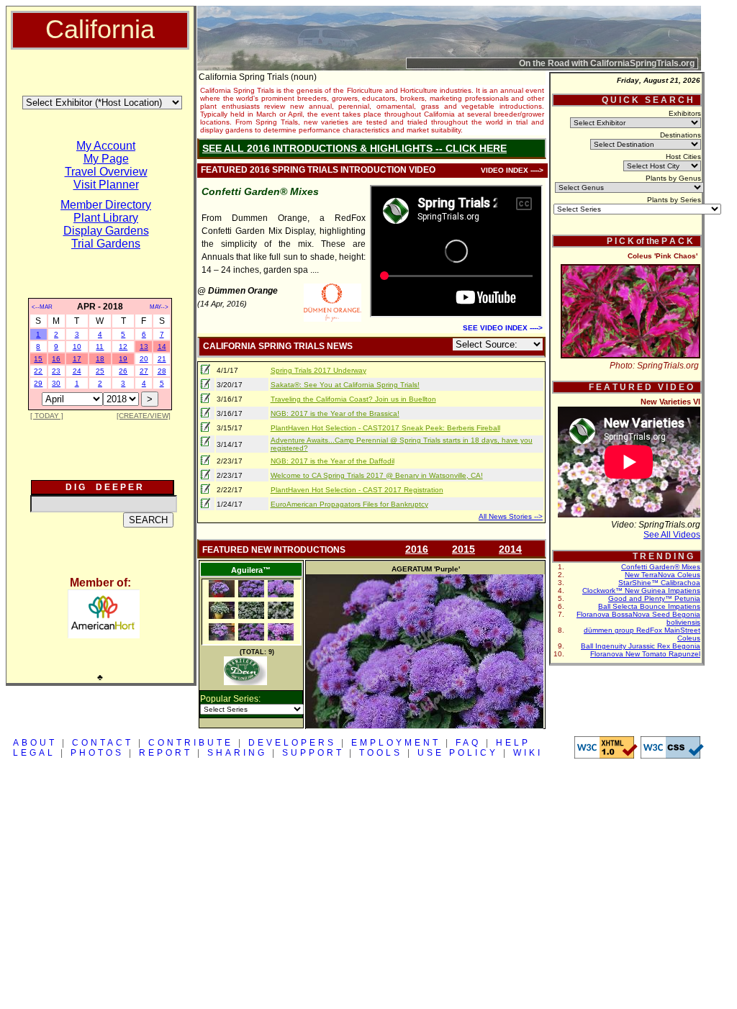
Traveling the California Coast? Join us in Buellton (353, 399)
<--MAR (42, 307)
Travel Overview (106, 172)
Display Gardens (106, 231)
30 (56, 383)
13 (144, 346)
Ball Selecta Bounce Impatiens (649, 606)
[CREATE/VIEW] (144, 416)
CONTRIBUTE (190, 743)
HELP (513, 743)
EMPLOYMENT (395, 743)
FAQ (468, 743)
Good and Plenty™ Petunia (654, 598)
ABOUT (35, 743)
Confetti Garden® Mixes (660, 567)
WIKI (528, 753)
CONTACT (102, 743)
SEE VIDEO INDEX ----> (503, 328)
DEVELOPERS (292, 743)
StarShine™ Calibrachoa (659, 583)
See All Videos (671, 535)
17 (77, 359)
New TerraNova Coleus (662, 575)
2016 (416, 549)
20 (144, 359)
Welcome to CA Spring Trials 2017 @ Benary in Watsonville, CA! (377, 475)
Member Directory (105, 205)
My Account (105, 146)
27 (144, 371)
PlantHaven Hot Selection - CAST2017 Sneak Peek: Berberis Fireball (385, 428)
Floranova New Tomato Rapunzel (645, 654)
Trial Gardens (105, 243)
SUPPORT (313, 753)
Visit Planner (106, 184)
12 (123, 346)
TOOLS (380, 753)
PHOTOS (97, 753)
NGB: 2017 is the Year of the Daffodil (332, 461)
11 (100, 346)
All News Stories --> (511, 516)
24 (77, 371)
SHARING (237, 753)
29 (38, 383)
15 (38, 359)
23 (56, 371)
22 (38, 371)
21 (162, 359)
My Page (106, 159)
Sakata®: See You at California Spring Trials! (345, 385)
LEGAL (34, 753)
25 (100, 371)
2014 (510, 549)
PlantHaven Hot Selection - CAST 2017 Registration (357, 490)
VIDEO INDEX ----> (512, 170)
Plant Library (105, 218)
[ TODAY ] (46, 416)
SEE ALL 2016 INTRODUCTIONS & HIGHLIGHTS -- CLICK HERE (354, 148)
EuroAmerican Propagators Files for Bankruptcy (349, 504)
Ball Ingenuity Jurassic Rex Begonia (640, 646)
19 (123, 359)
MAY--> (159, 307)
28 (162, 371)
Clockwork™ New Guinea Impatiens (641, 590)
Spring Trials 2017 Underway (318, 370)
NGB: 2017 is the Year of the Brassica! (335, 413)
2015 (463, 549)
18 (100, 359)
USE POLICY (457, 753)
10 (77, 346)
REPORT (165, 753)
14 (162, 346)
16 (56, 359)
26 (123, 371)
